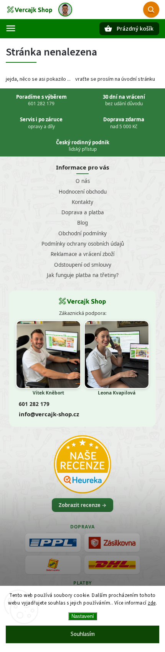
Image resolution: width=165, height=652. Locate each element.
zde (152, 603)
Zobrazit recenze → (82, 505)
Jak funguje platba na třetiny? (83, 275)
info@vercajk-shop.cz (49, 414)
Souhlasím (83, 634)
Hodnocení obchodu (83, 191)
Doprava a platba (82, 212)
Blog (82, 222)
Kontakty (82, 202)
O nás (83, 181)
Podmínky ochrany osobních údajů (82, 243)
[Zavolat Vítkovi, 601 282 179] (65, 9)
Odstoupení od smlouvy (82, 264)
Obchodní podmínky (82, 233)
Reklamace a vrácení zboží (82, 254)
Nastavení (82, 616)
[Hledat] (151, 10)
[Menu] (10, 28)
